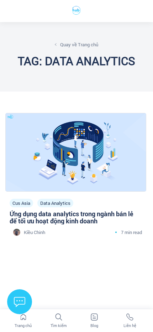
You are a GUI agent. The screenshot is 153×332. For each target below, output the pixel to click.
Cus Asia (21, 203)
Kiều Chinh (34, 232)
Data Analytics (55, 203)
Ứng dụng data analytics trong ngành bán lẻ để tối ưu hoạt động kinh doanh (72, 217)
